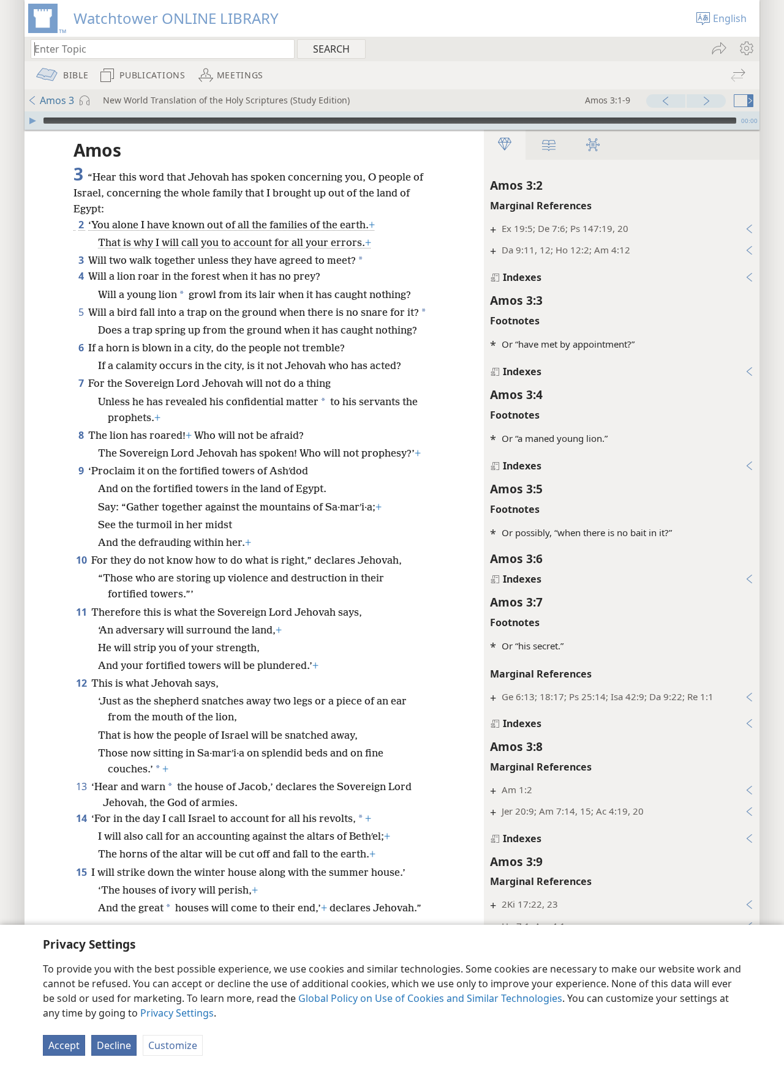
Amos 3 (57, 100)
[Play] (32, 120)
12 (82, 683)
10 (82, 560)
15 (82, 872)
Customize (172, 1045)
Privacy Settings (177, 1013)
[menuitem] (745, 48)
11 (82, 612)
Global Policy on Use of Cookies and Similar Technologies (430, 998)
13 (82, 786)
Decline (114, 1045)
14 (82, 818)
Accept (64, 1045)
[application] (392, 120)
